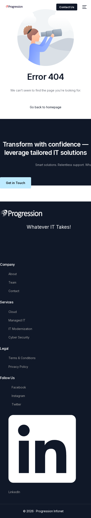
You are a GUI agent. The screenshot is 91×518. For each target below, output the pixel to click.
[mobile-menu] (84, 7)
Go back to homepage (45, 107)
